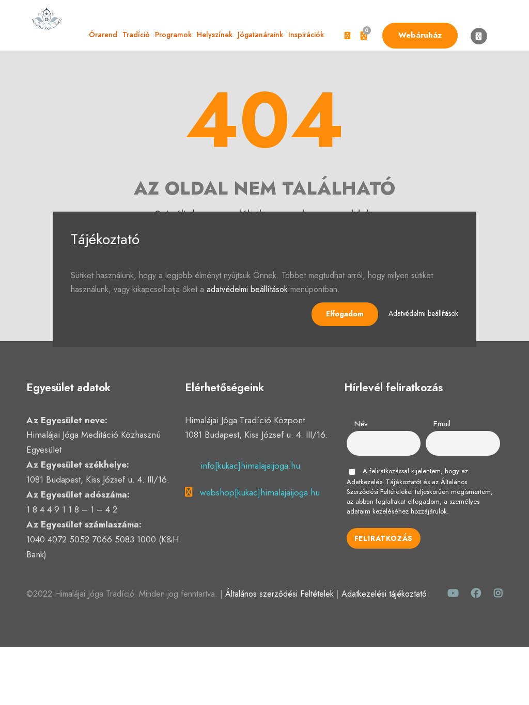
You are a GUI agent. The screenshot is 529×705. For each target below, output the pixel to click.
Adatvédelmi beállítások (423, 313)
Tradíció (136, 34)
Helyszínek (214, 34)
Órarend (103, 34)
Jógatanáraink (260, 34)
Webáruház (420, 35)
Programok (173, 34)
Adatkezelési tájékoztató (384, 594)
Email (441, 423)
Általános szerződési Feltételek (279, 594)
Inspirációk (306, 34)
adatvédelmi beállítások (247, 289)
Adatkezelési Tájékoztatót (384, 482)
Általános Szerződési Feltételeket (407, 486)
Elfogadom (345, 314)
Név (361, 423)
